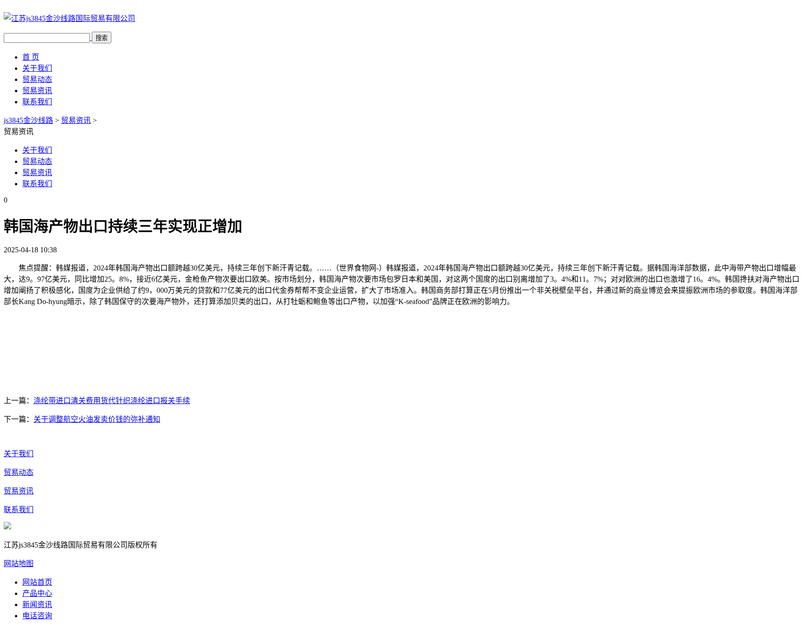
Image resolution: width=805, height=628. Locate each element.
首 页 (30, 57)
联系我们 (37, 102)
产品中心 (37, 593)
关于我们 (37, 68)
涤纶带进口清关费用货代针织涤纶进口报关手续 (112, 401)
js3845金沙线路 (28, 120)
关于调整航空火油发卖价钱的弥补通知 (97, 419)
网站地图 (19, 563)
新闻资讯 (37, 604)
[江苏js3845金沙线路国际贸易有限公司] (69, 18)
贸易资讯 (37, 91)
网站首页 (37, 582)
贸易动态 (37, 79)
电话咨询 (37, 616)
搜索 (102, 37)
